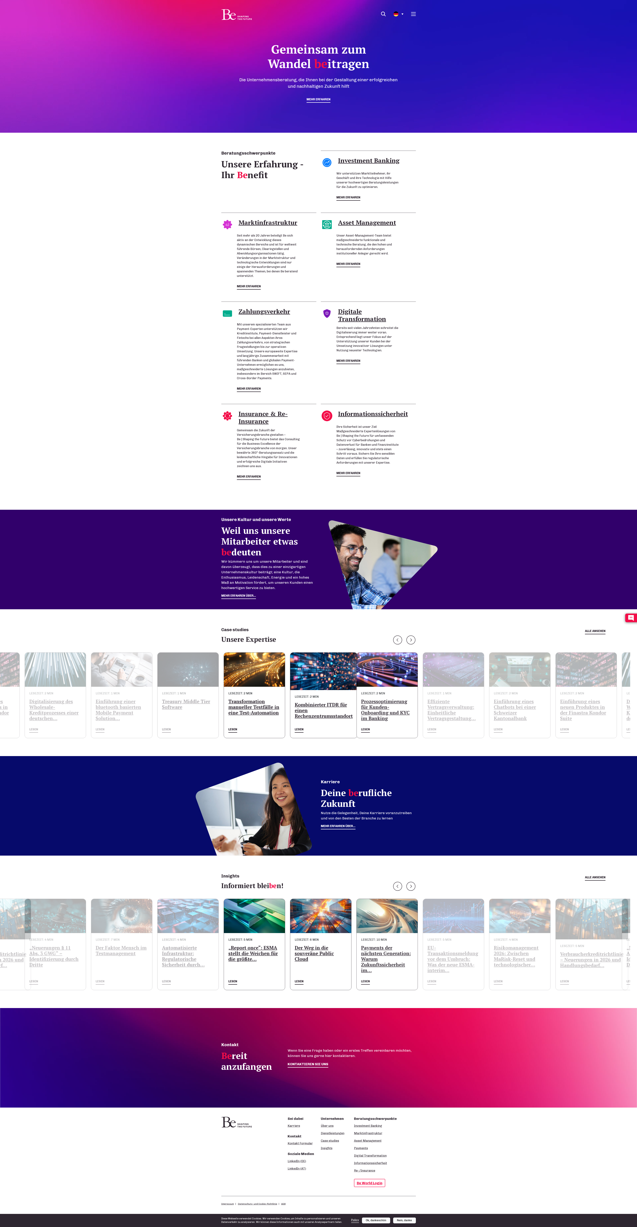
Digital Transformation (370, 1155)
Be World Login (369, 1183)
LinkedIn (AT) (297, 1168)
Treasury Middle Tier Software (51, 704)
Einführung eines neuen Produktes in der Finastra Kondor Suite (448, 709)
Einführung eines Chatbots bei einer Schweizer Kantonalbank (380, 709)
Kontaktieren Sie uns (308, 1064)
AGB (283, 1203)
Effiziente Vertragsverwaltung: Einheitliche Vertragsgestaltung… (316, 709)
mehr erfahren (318, 99)
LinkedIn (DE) (297, 1161)
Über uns (327, 1126)
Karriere (294, 1126)
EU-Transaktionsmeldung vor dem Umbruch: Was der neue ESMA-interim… (317, 959)
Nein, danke (404, 1220)
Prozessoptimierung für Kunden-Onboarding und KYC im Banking (250, 709)
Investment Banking (368, 1126)
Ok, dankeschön (376, 1220)
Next (411, 640)
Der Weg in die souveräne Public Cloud (179, 953)
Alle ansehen (595, 631)
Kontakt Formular (300, 1143)
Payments (361, 1148)
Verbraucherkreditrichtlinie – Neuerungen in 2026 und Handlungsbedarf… (457, 959)
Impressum (227, 1203)
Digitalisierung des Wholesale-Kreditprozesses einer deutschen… (516, 709)
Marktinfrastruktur (368, 1133)
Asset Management (368, 1141)
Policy (355, 1220)
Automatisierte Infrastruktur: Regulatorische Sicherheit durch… (48, 956)
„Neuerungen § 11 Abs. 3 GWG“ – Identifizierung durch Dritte (516, 956)
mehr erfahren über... (238, 595)
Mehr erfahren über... (338, 826)
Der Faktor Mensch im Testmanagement (583, 950)
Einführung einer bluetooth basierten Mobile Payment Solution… (580, 709)
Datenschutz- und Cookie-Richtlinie (257, 1203)
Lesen (31, 729)
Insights (326, 1148)
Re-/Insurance (364, 1170)
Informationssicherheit (370, 1163)
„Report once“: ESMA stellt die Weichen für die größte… (118, 953)
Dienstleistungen (332, 1133)
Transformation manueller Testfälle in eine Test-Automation (118, 707)
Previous (397, 640)
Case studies (330, 1141)
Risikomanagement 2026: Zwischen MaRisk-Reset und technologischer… (381, 956)
